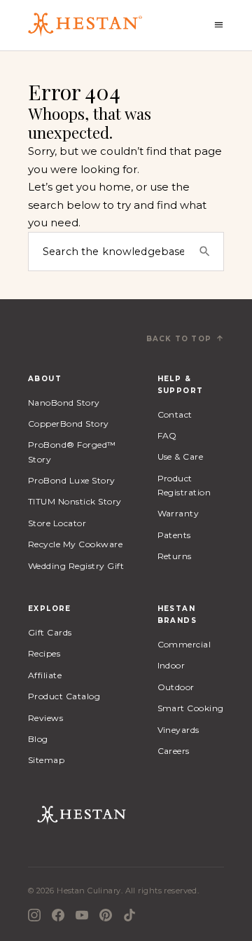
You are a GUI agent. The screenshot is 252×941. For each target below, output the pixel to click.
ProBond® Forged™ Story (72, 451)
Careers (174, 751)
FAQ (167, 435)
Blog (38, 739)
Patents (174, 535)
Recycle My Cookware (75, 544)
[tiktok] (129, 915)
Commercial (184, 644)
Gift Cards (50, 632)
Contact (175, 414)
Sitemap (46, 760)
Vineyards (179, 729)
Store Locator (57, 523)
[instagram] (34, 915)
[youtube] (82, 915)
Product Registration (184, 485)
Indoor (172, 665)
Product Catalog (64, 696)
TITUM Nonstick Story (75, 501)
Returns (175, 556)
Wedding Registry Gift (76, 566)
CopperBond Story (68, 423)
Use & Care (181, 456)
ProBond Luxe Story (71, 480)
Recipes (44, 653)
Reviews (45, 718)
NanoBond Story (64, 402)
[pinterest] (105, 915)
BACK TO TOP (178, 338)
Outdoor (176, 687)
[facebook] (58, 915)
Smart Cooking (191, 708)
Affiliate (45, 675)
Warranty (179, 513)
